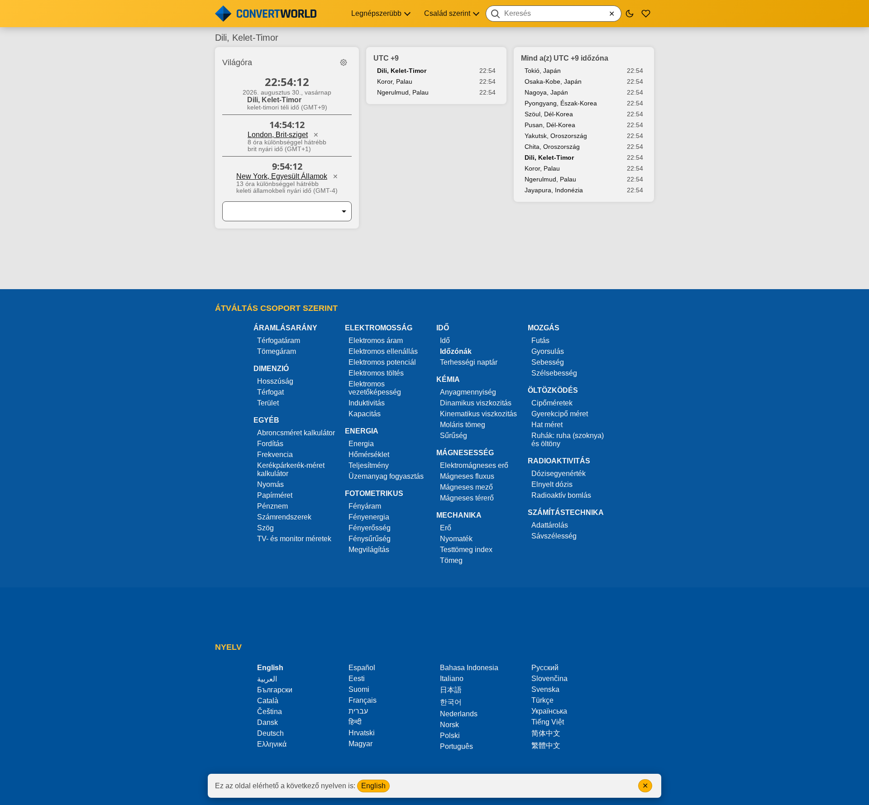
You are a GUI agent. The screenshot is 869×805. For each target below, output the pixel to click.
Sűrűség (453, 435)
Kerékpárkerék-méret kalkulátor (291, 469)
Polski (450, 735)
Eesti (357, 678)
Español (362, 668)
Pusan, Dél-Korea (550, 125)
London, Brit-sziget (278, 134)
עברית (358, 711)
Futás (540, 340)
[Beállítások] (343, 62)
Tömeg (451, 560)
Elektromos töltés (376, 373)
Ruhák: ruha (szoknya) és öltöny (567, 440)
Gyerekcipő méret (559, 414)
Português (456, 746)
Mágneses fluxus (467, 476)
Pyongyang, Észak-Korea (561, 103)
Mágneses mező (466, 487)
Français (363, 700)
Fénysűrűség (370, 539)
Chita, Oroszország (552, 146)
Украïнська (549, 711)
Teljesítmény (369, 465)
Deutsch (270, 733)
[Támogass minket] (646, 13)
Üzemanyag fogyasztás (386, 476)
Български (274, 690)
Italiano (451, 678)
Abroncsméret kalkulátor (296, 433)
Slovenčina (549, 678)
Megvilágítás (369, 549)
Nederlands (458, 714)
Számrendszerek (284, 517)
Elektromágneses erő (474, 465)
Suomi (359, 689)
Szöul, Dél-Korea (549, 114)
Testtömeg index (466, 549)
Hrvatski (362, 733)
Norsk (449, 725)
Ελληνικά (271, 744)
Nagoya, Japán (546, 92)
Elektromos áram (376, 340)
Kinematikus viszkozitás (478, 414)
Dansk (267, 722)
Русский (545, 668)
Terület (268, 403)
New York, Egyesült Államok (281, 176)
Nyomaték (456, 539)
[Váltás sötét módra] (629, 13)
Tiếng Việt (547, 722)
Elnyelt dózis (552, 484)
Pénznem (272, 506)
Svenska (545, 689)
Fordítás (270, 444)
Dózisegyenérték (558, 473)
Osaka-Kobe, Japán (553, 81)
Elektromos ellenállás (383, 351)
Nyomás (270, 484)
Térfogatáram (278, 340)
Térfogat (270, 392)
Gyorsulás (547, 351)
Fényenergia (369, 517)
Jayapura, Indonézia (554, 190)
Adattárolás (549, 525)
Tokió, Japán (543, 70)
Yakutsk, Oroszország (556, 135)
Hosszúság (275, 381)
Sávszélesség (554, 536)
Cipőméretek (552, 403)
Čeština (269, 711)
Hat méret (547, 425)
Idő (445, 340)
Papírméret (274, 495)
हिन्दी (355, 722)
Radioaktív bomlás (561, 495)
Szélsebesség (554, 373)
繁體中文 (545, 745)
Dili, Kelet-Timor (401, 70)
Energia (361, 444)
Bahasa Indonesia (469, 668)
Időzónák (456, 351)
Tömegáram (276, 351)
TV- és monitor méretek (294, 539)
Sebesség (547, 362)
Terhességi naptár (468, 362)
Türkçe (542, 700)
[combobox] (553, 13)
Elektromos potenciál (382, 362)
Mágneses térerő (467, 498)
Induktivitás (367, 403)
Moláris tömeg (462, 425)
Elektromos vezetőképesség (375, 388)
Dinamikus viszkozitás (475, 403)
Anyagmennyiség (468, 392)
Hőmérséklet (369, 454)
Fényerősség (370, 528)
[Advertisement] (434, 263)
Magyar (360, 744)
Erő (445, 528)
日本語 (451, 690)
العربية (267, 679)
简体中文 (545, 733)
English (373, 786)
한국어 (451, 702)
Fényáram (365, 506)
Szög (265, 528)
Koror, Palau (394, 81)
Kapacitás (365, 414)
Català (267, 701)
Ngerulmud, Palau (403, 92)
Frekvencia (275, 454)
